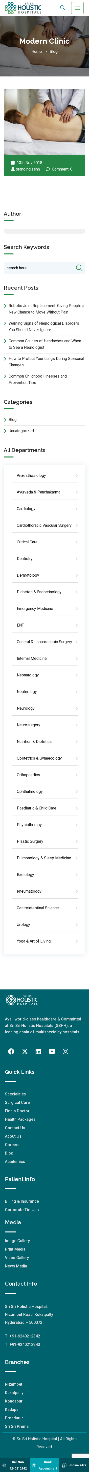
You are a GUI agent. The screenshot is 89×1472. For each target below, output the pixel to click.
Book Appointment (48, 1465)
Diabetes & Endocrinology (39, 592)
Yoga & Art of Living (34, 941)
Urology (23, 924)
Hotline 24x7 (77, 1465)
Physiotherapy (29, 824)
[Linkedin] (38, 1051)
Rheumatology (29, 891)
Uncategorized (21, 430)
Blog (53, 51)
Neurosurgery (28, 725)
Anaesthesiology (31, 475)
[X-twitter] (25, 1051)
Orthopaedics (28, 774)
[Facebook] (11, 1051)
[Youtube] (52, 1051)
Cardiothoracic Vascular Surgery (44, 525)
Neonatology (28, 675)
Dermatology (28, 575)
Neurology (26, 708)
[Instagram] (65, 1051)
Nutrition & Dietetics (34, 741)
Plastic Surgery (30, 841)
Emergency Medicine (35, 608)
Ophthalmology (30, 791)
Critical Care (27, 542)
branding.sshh (28, 169)
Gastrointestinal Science (38, 908)
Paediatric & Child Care (36, 808)
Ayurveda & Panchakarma (38, 492)
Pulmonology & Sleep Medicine (44, 858)
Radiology (25, 874)
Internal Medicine (32, 658)
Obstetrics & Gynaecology (39, 758)
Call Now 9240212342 (18, 1465)
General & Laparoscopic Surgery (44, 641)
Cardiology (26, 508)
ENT (20, 625)
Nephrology (27, 691)
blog (13, 419)
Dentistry (25, 558)
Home (37, 51)
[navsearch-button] (62, 8)
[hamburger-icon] (77, 8)
